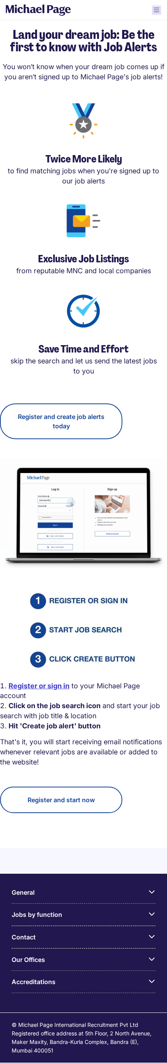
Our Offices (28, 960)
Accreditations (34, 982)
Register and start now (61, 800)
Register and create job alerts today (61, 421)
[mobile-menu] (156, 10)
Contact (24, 937)
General (23, 892)
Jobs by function (37, 914)
